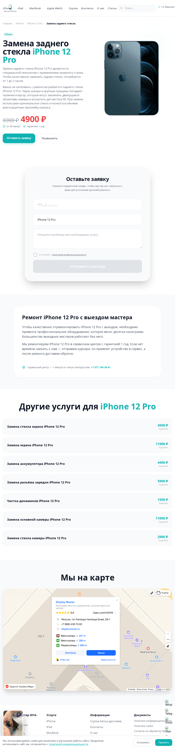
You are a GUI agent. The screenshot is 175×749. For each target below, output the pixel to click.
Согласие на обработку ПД (149, 731)
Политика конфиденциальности (153, 720)
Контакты (87, 8)
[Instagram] (168, 721)
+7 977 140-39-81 (101, 367)
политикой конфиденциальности (69, 254)
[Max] (168, 729)
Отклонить (143, 742)
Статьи (112, 8)
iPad (49, 727)
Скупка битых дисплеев (105, 721)
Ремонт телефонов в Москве (17, 592)
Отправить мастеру (87, 266)
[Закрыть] (18, 714)
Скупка (73, 8)
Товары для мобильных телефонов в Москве (25, 594)
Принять (164, 742)
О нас (100, 8)
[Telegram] (168, 712)
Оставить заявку (19, 138)
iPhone (51, 721)
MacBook (52, 733)
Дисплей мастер (11, 590)
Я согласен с (62, 254)
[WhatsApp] (168, 703)
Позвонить (50, 138)
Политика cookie (143, 726)
